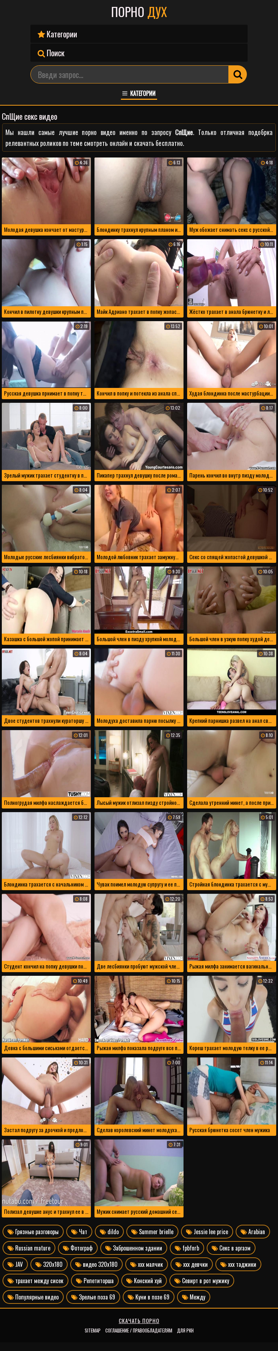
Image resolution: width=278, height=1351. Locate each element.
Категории (61, 34)
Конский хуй (147, 1280)
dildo (112, 1231)
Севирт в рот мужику (205, 1280)
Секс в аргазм (234, 1248)
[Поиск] (238, 74)
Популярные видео (36, 1297)
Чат (82, 1231)
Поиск (54, 52)
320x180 (52, 1264)
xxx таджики (241, 1264)
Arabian (256, 1231)
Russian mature (32, 1248)
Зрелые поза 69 (96, 1297)
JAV (18, 1264)
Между (196, 1297)
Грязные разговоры (36, 1231)
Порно (139, 11)
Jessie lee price (210, 1231)
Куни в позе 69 (151, 1297)
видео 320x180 (99, 1264)
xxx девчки (195, 1264)
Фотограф (81, 1248)
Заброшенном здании (136, 1248)
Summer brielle (155, 1231)
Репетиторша (98, 1280)
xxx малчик (149, 1264)
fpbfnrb (190, 1248)
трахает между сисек (38, 1280)
